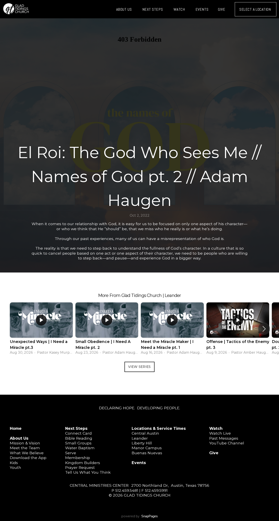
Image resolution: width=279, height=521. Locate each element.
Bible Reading (78, 438)
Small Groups (78, 443)
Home (16, 428)
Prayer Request (80, 467)
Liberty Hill (142, 443)
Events (202, 9)
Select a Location (255, 9)
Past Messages (223, 438)
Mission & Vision (25, 443)
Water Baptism (80, 448)
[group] (41, 328)
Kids (14, 462)
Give (221, 9)
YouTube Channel (226, 443)
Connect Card (78, 433)
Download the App (28, 457)
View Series (139, 367)
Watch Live (220, 433)
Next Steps (153, 9)
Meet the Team (25, 448)
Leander (140, 438)
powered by (139, 516)
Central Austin (145, 433)
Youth (15, 467)
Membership (77, 457)
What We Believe (27, 453)
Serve (70, 453)
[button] (264, 329)
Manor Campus (147, 448)
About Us (124, 9)
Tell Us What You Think (88, 472)
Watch (180, 9)
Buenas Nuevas (147, 453)
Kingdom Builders (82, 462)
